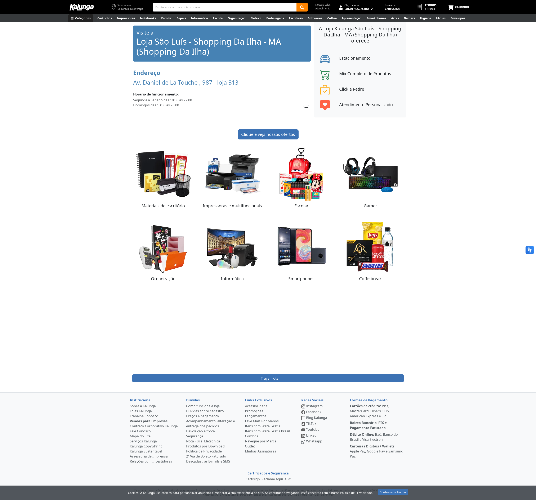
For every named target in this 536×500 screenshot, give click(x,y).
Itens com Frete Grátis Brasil (267, 431)
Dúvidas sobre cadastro (205, 411)
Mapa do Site (140, 436)
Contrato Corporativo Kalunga (154, 426)
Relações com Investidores (151, 461)
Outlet (250, 446)
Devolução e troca (200, 431)
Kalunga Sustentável (146, 451)
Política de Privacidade (204, 451)
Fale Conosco (140, 431)
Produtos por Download (205, 446)
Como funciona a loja (203, 406)
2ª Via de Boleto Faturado (206, 456)
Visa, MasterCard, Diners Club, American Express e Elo (370, 411)
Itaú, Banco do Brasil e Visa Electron (374, 437)
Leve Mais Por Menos (262, 421)
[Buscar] (302, 7)
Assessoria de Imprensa (149, 456)
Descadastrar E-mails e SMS (208, 461)
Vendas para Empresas (149, 421)
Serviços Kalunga (143, 441)
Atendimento (322, 8)
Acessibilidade (256, 406)
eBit (288, 479)
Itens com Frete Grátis (262, 426)
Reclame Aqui (272, 479)
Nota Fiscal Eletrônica (203, 441)
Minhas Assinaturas (260, 451)
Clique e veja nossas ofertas (268, 134)
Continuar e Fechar (393, 492)
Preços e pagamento (202, 416)
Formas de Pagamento (369, 400)
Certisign (253, 479)
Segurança (194, 436)
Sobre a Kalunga (143, 406)
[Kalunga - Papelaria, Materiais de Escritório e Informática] (82, 7)
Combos (251, 436)
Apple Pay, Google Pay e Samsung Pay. (376, 451)
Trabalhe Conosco (144, 416)
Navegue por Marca (260, 441)
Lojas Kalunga (141, 411)
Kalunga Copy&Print (146, 446)
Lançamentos (255, 416)
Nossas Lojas (323, 4)
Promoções (254, 411)
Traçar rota (269, 378)
